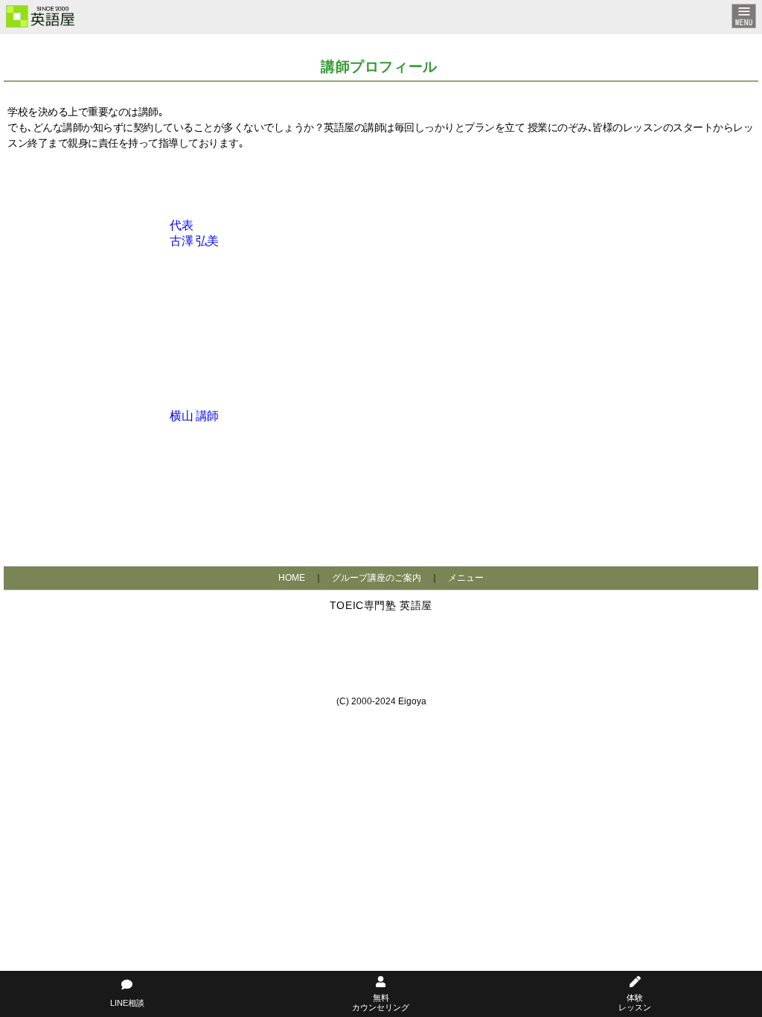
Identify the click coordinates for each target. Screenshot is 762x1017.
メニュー (466, 578)
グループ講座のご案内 (376, 578)
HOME (291, 578)
